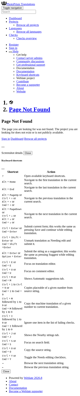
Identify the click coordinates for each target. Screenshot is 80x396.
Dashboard (15, 18)
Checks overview (26, 38)
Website (21, 91)
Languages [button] (15, 28)
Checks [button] (13, 35)
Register (14, 44)
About (20, 88)
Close (28, 153)
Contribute (22, 81)
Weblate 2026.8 (33, 377)
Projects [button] (13, 21)
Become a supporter (28, 84)
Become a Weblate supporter (26, 391)
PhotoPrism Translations (21, 4)
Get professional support (30, 64)
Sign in (13, 48)
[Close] (2, 147)
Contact (13, 384)
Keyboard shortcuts (27, 74)
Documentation (25, 71)
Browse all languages (28, 31)
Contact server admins (29, 58)
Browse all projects (27, 25)
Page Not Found (29, 109)
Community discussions (30, 61)
